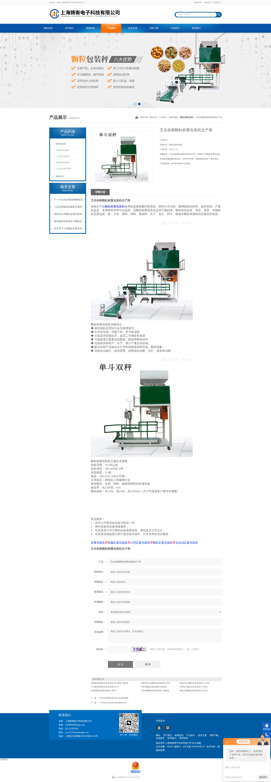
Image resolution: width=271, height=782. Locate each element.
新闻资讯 (90, 28)
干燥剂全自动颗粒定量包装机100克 (155, 683)
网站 (158, 735)
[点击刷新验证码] (139, 649)
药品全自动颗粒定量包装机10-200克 (194, 683)
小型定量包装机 (62, 156)
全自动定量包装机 (63, 168)
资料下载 (154, 28)
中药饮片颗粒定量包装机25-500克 (193, 687)
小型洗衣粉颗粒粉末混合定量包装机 (113, 698)
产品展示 (111, 28)
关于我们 (69, 28)
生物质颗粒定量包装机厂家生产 (104, 690)
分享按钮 (4, 759)
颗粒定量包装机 (62, 162)
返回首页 (197, 2)
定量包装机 (173, 117)
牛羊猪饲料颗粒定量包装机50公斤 (105, 687)
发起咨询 (263, 777)
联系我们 (217, 2)
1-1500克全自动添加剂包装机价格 (112, 703)
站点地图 (196, 743)
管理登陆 (183, 738)
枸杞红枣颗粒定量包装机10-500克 (193, 690)
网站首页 (48, 28)
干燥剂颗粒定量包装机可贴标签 (154, 687)
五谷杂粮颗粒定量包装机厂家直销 (155, 690)
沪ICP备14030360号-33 (194, 746)
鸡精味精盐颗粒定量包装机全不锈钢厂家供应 (109, 683)
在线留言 (207, 2)
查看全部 (60, 176)
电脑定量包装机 (62, 150)
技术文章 (132, 28)
